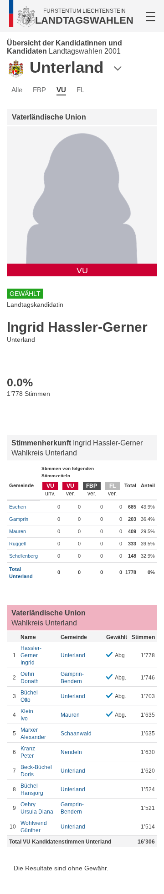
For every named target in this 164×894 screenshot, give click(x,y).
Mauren (17, 531)
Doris (36, 771)
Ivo (26, 715)
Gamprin (18, 519)
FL (80, 90)
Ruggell (17, 543)
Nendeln (71, 752)
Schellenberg (23, 556)
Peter (27, 752)
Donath (29, 677)
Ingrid (30, 655)
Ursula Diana (36, 808)
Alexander (33, 733)
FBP (39, 90)
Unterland (73, 655)
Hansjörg (31, 789)
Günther (33, 827)
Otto (29, 696)
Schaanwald (76, 733)
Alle (16, 90)
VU (61, 90)
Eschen (17, 506)
